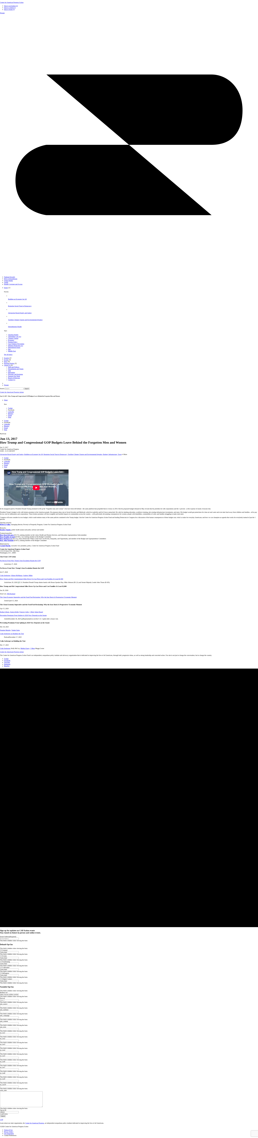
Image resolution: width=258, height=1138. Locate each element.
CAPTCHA (4, 1114)
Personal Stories (9, 363)
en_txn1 (2, 1033)
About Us (7, 365)
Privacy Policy (8, 1132)
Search (2, 388)
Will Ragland (11, 594)
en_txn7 (2, 1067)
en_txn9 (2, 1079)
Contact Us (11, 380)
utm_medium (4, 1010)
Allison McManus (16, 575)
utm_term (3, 1027)
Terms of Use (8, 1130)
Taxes (120, 454)
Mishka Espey (24, 648)
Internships (11, 372)
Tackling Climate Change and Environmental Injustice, (85, 454)
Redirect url (3, 992)
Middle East (12, 351)
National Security (9, 277)
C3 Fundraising (5, 962)
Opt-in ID (3, 1110)
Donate (2, 13)
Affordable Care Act (14, 336)
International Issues (14, 347)
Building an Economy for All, (34, 454)
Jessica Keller (14, 612)
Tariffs (6, 282)
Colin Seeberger (5, 575)
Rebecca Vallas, (5, 524)
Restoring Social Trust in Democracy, (56, 454)
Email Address (8, 937)
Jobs (9, 371)
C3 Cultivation (4, 967)
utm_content (4, 1021)
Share (6, 400)
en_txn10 (3, 1084)
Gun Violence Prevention (16, 344)
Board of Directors (14, 378)
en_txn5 (2, 1056)
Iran (9, 349)
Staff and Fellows (13, 367)
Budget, (106, 454)
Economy (11, 340)
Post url (2, 998)
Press (5, 361)
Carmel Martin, (5, 546)
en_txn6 (2, 1061)
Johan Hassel (39, 612)
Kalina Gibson (4, 612)
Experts (6, 358)
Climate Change (13, 338)
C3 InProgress (4, 973)
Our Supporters (9, 1133)
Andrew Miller (28, 575)
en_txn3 (2, 1044)
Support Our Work (14, 376)
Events (6, 360)
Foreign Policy (12, 342)
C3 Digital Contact (6, 979)
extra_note (3, 1090)
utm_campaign (4, 1015)
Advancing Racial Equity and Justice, (12, 454)
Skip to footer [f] (9, 9)
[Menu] (129, 273)
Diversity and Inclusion (15, 374)
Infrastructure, (113, 454)
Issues (6, 288)
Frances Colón (24, 612)
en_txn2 (2, 1038)
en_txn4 (2, 1050)
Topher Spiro (15, 630)
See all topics (8, 354)
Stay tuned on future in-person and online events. (20, 931)
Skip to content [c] (10, 8)
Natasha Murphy (5, 630)
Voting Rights (8, 280)
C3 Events (3, 956)
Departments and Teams (15, 369)
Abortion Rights (13, 335)
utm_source (3, 1004)
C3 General (3, 950)
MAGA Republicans (10, 279)
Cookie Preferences (10, 1135)
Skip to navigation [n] (11, 6)
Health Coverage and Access (13, 284)
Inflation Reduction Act (15, 346)
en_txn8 (2, 1073)
